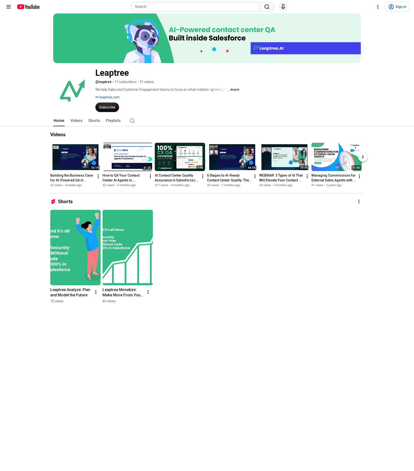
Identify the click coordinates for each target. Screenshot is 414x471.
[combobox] (196, 7)
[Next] (363, 157)
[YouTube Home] (28, 6)
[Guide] (9, 7)
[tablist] (207, 120)
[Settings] (378, 7)
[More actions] (98, 176)
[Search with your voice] (283, 7)
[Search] (267, 7)
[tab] (59, 120)
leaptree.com (109, 97)
